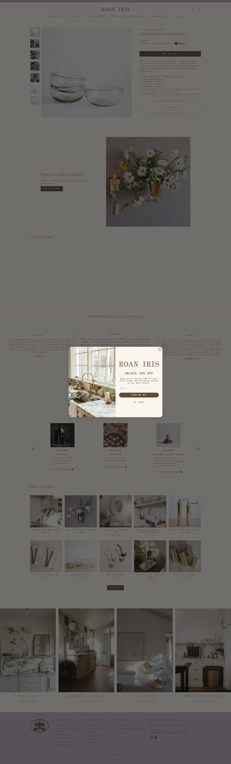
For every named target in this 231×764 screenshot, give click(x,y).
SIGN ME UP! (139, 395)
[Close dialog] (159, 349)
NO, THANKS (139, 402)
